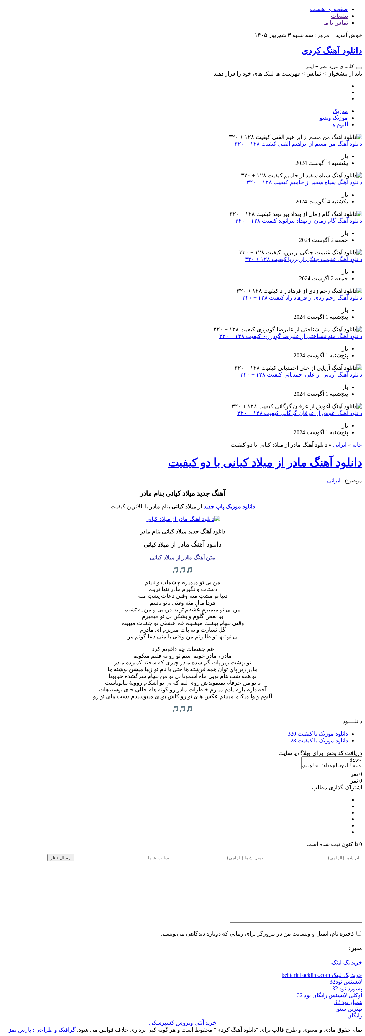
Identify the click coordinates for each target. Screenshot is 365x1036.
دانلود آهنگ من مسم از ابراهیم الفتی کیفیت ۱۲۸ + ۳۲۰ (298, 144)
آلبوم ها (339, 124)
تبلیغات (339, 16)
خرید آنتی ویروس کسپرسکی (182, 1023)
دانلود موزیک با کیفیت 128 (318, 740)
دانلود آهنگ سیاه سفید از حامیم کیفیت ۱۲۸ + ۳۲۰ (304, 182)
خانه (357, 445)
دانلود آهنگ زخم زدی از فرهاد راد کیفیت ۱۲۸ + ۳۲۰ (302, 298)
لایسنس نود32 (346, 982)
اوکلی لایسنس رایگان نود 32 (329, 995)
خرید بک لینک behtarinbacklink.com (322, 975)
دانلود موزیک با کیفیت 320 (318, 734)
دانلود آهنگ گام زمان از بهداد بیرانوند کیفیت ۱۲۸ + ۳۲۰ (298, 221)
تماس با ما (335, 23)
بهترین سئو (349, 1009)
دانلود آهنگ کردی (332, 50)
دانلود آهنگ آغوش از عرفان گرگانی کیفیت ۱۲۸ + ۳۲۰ (299, 413)
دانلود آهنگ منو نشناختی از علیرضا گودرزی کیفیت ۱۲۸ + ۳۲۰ (290, 336)
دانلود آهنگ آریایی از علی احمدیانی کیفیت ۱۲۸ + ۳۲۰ (301, 375)
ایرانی (339, 445)
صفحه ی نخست (329, 9)
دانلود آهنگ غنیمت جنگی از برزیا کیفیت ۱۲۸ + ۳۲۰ (303, 259)
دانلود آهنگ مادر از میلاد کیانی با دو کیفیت (265, 462)
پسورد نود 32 (347, 988)
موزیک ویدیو (334, 118)
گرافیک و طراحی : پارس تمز (42, 1030)
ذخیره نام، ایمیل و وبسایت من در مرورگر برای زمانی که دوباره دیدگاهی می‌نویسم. (257, 934)
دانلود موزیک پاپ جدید (229, 506)
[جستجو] (359, 68)
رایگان (354, 1015)
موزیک (340, 111)
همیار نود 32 (348, 1002)
